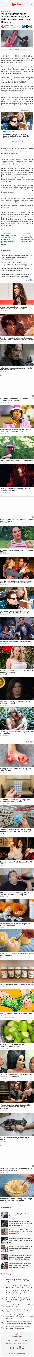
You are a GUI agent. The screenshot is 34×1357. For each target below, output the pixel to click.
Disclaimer (8, 1343)
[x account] (17, 1348)
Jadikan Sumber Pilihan (17, 49)
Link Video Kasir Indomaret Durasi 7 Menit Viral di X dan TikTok (19, 1305)
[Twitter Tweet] (27, 26)
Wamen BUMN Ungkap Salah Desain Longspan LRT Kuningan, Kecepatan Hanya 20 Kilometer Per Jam (8, 240)
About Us (17, 1340)
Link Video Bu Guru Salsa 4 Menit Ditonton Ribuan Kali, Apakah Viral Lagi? (19, 1287)
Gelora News (21, 1353)
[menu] (2, 4)
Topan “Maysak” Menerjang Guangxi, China (18, 1310)
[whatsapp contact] (23, 1348)
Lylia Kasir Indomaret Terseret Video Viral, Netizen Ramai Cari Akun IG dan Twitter (19, 1322)
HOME (3, 11)
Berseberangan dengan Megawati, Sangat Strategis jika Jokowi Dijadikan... (26, 238)
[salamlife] (11, 1348)
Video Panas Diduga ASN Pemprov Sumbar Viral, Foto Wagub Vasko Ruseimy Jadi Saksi (19, 1316)
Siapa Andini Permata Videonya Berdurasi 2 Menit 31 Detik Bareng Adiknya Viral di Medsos (19, 1299)
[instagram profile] (20, 1348)
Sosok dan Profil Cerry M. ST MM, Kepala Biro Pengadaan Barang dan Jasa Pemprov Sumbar (19, 1293)
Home (8, 1340)
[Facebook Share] (23, 26)
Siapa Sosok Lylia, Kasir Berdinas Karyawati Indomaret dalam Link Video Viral (18, 1281)
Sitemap (25, 1343)
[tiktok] (14, 1348)
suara (9, 230)
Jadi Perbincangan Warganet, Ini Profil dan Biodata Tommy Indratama (18, 1327)
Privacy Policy (17, 1343)
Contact (25, 1340)
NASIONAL (10, 11)
